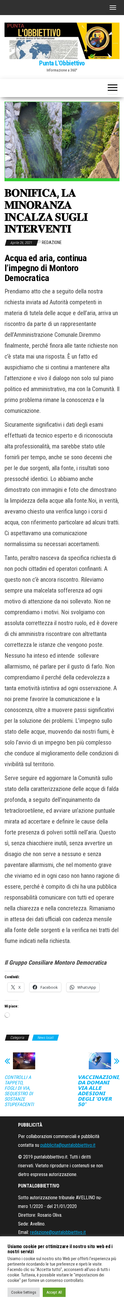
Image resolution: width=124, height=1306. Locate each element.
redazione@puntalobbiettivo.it (58, 1232)
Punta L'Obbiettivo (62, 63)
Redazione (52, 242)
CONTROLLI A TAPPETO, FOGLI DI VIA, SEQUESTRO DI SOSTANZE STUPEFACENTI (19, 1091)
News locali (45, 1038)
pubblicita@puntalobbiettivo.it (67, 1145)
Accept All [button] (54, 1292)
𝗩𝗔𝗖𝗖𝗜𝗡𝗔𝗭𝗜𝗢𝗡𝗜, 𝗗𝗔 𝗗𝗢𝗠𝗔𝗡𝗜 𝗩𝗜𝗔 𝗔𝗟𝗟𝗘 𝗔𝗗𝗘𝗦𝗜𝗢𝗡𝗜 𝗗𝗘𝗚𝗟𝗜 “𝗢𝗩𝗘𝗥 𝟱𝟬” (98, 1091)
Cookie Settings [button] (23, 1292)
